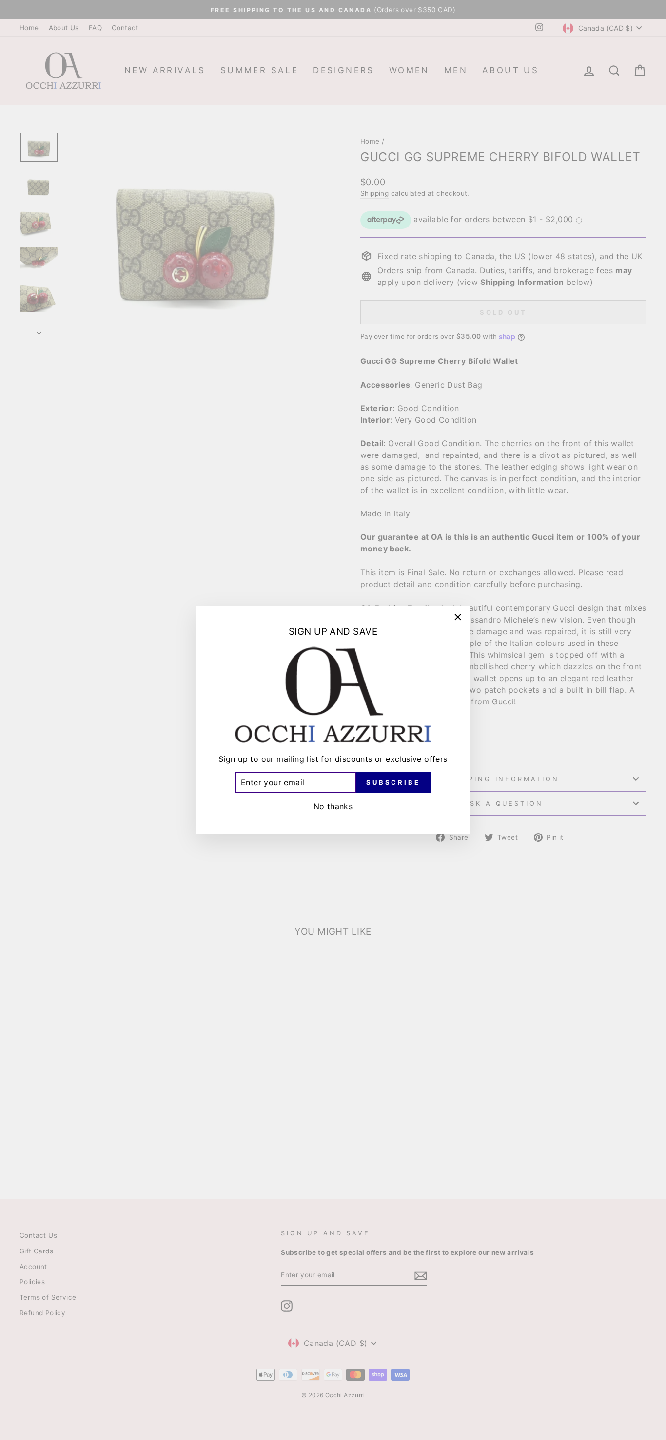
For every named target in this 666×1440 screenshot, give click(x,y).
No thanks (333, 806)
